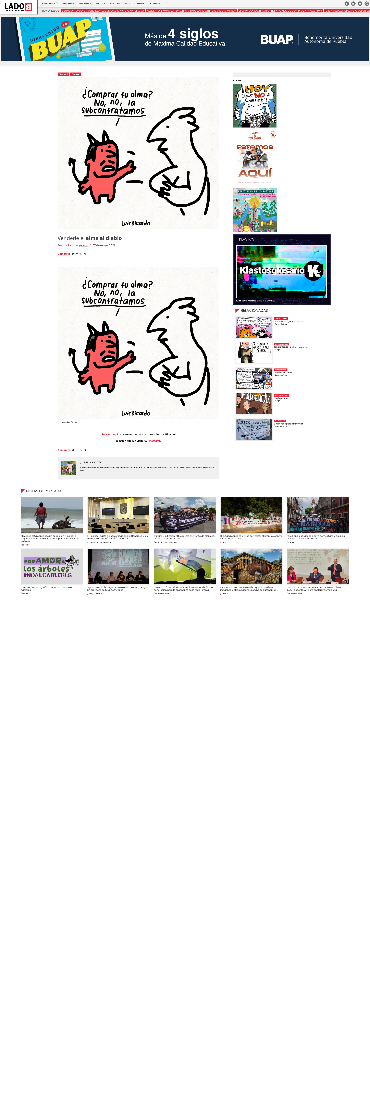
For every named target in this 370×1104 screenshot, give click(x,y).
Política (101, 4)
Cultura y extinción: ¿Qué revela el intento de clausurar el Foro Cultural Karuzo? (77, 10)
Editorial (140, 4)
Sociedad (68, 4)
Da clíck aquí (110, 434)
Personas (50, 3)
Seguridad (85, 4)
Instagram (155, 440)
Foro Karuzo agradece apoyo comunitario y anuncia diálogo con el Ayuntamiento (256, 10)
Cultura (115, 4)
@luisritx (83, 245)
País (127, 4)
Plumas (155, 4)
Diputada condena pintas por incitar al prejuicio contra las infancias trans (166, 10)
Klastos (246, 239)
